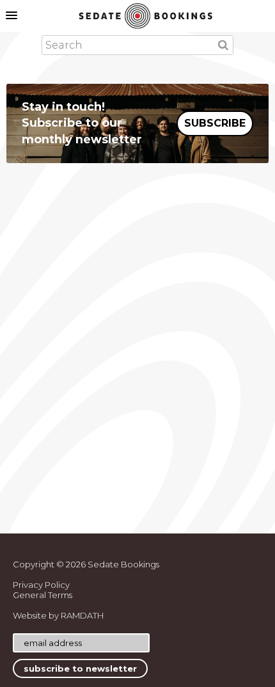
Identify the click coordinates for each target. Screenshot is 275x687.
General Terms (42, 595)
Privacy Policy (41, 585)
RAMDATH (82, 615)
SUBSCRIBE (215, 123)
